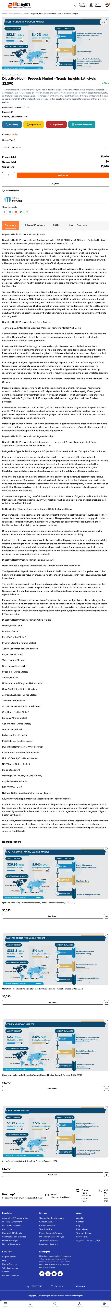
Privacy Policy (82, 1229)
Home (4, 13)
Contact (80, 1221)
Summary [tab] (10, 225)
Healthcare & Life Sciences (14, 1236)
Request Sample (9, 1256)
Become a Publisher (11, 1275)
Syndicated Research (48, 1240)
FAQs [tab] (56, 225)
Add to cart (63, 175)
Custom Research (47, 1225)
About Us (80, 1218)
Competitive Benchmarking (51, 1218)
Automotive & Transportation (15, 1218)
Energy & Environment (12, 1221)
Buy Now (55, 183)
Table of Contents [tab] (35, 225)
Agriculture (7, 1229)
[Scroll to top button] (106, 1296)
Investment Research (48, 1244)
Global (15, 134)
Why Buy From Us (10, 1268)
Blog (78, 1225)
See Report (52, 916)
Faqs (4, 1260)
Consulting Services (48, 1221)
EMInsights (78, 1295)
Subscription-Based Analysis (51, 1236)
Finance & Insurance (11, 1244)
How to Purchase (9, 1264)
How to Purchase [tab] (77, 225)
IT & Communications (11, 1225)
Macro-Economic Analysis (50, 1233)
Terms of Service (83, 1233)
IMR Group (17, 200)
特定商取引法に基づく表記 (88, 1240)
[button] (103, 22)
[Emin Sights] (19, 5)
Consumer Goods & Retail (18, 13)
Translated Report (47, 1229)
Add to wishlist (12, 190)
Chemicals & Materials (12, 1233)
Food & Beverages (10, 1240)
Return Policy (82, 1236)
